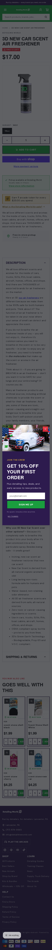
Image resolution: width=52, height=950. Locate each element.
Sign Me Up (26, 504)
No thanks (13, 516)
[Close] (45, 429)
